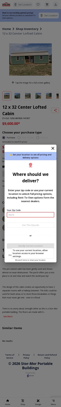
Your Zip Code (14, 210)
